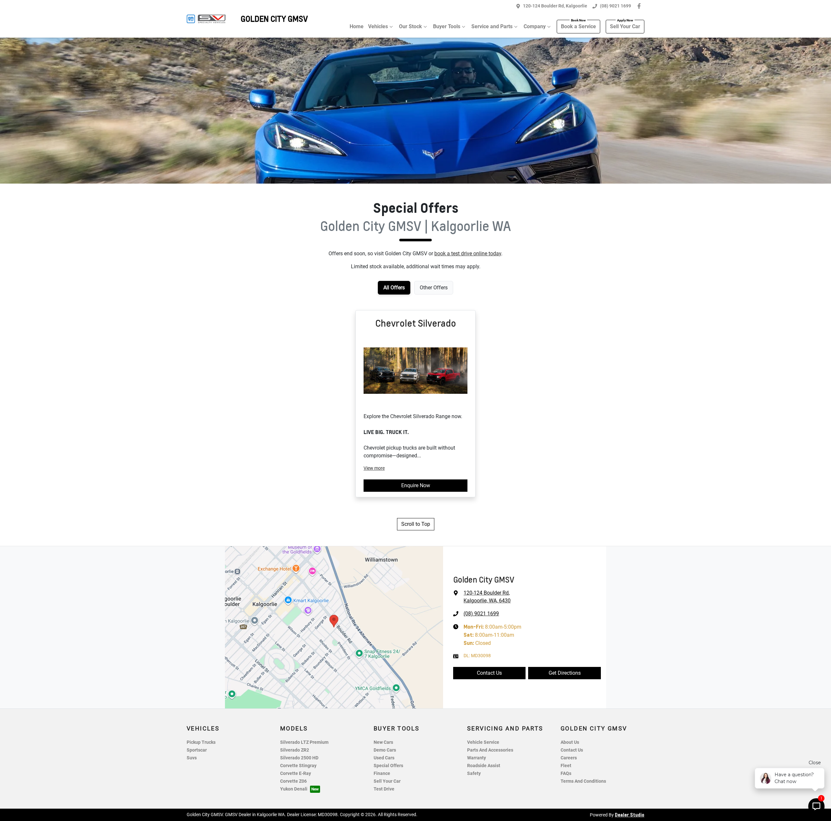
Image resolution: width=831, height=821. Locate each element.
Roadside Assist (483, 765)
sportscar (197, 750)
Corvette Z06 (293, 781)
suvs (192, 758)
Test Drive (384, 789)
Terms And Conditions (583, 781)
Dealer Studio (629, 814)
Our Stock (410, 26)
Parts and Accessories (490, 750)
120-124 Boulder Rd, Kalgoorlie (555, 6)
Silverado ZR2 (294, 750)
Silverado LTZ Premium (304, 742)
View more (374, 468)
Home (357, 26)
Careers (569, 758)
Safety (474, 773)
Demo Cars (385, 750)
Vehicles (378, 26)
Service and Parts (492, 26)
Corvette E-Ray (295, 773)
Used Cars (384, 758)
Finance (382, 773)
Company (535, 26)
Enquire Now (415, 485)
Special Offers (388, 765)
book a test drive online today (467, 253)
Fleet (566, 765)
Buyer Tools (446, 26)
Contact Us (489, 673)
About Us (570, 742)
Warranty (476, 758)
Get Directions (565, 673)
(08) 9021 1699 (615, 6)
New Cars (383, 742)
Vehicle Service (483, 742)
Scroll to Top (415, 524)
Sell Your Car (625, 26)
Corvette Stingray (298, 765)
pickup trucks (201, 742)
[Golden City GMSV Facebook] (640, 6)
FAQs (566, 773)
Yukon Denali (293, 789)
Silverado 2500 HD (299, 758)
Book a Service (578, 26)
